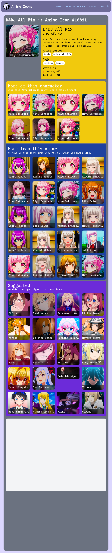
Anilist (47, 75)
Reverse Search (75, 6)
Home (58, 6)
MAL (59, 75)
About (92, 6)
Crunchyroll (53, 71)
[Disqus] (56, 455)
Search (105, 6)
